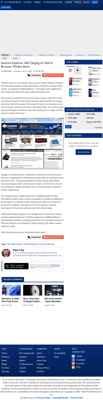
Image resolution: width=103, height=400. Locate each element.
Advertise (41, 357)
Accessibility (59, 353)
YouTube (80, 363)
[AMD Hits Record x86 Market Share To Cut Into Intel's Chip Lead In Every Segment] (70, 92)
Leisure (22, 368)
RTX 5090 (72, 118)
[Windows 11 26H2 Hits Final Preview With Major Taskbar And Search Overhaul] (11, 290)
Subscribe (5, 7)
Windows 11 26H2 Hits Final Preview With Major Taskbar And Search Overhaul (11, 300)
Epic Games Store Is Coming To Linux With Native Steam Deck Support (97, 91)
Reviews (5, 357)
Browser (51, 244)
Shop (94, 2)
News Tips (41, 360)
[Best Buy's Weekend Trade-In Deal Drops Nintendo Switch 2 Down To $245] (70, 81)
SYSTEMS (27, 2)
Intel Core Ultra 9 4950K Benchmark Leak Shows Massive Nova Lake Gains (97, 69)
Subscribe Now (84, 152)
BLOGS (87, 2)
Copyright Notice (60, 398)
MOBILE (37, 2)
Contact (40, 364)
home (5, 58)
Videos (22, 371)
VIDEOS (77, 2)
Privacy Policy (43, 368)
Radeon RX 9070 (93, 122)
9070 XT (90, 118)
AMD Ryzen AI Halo (66, 55)
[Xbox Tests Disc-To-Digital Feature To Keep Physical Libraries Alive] (32, 290)
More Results (98, 127)
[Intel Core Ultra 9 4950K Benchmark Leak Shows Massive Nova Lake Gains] (90, 71)
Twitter (79, 356)
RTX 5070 (72, 122)
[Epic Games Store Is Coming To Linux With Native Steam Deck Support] (90, 93)
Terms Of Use (76, 398)
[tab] (70, 70)
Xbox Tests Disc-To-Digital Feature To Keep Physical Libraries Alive (32, 300)
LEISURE (68, 2)
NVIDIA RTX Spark (94, 55)
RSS (78, 367)
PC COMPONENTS (13, 2)
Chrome (42, 244)
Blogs (4, 364)
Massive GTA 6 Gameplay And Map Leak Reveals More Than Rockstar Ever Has (97, 80)
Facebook (80, 360)
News (15, 58)
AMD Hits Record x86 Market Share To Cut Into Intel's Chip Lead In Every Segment (78, 90)
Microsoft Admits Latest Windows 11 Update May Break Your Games (54, 300)
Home (4, 353)
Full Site (5, 368)
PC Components (26, 353)
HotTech (40, 371)
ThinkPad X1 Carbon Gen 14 (23, 55)
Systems (23, 357)
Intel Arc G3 (80, 55)
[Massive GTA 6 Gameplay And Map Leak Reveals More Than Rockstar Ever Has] (90, 82)
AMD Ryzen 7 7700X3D (46, 55)
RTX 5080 (90, 114)
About (39, 353)
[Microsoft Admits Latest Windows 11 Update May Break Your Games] (54, 290)
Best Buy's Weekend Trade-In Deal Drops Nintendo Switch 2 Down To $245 (77, 79)
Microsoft (11, 244)
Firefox (19, 244)
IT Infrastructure (26, 364)
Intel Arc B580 (74, 114)
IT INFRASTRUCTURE (52, 2)
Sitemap (5, 371)
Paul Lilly (18, 250)
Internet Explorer (30, 244)
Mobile (22, 360)
